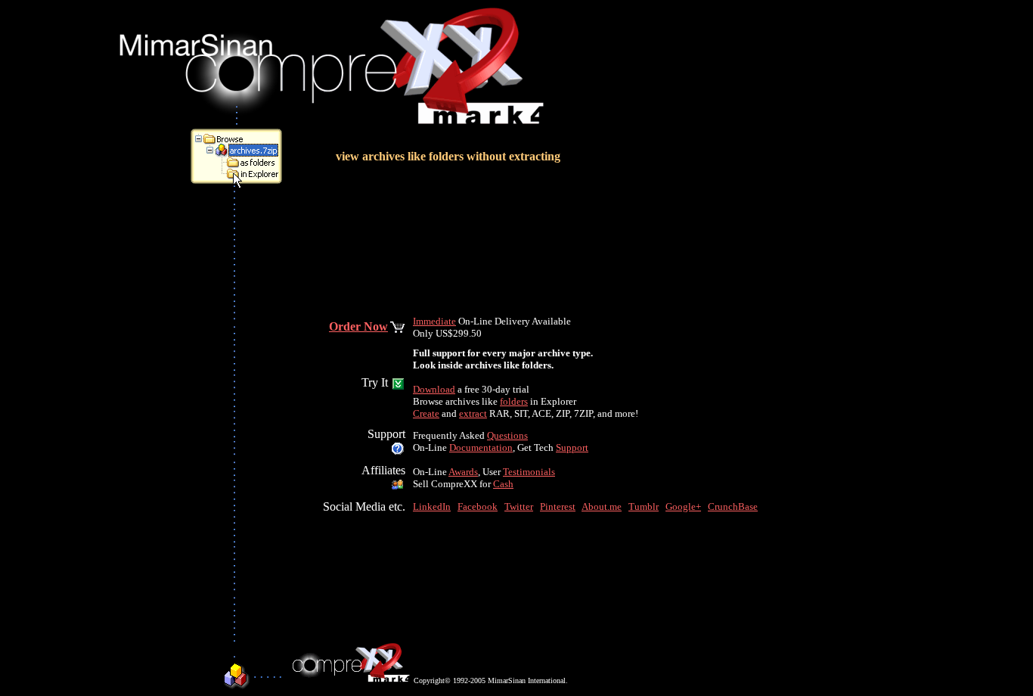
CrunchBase (733, 506)
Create (426, 413)
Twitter (518, 506)
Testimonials (529, 471)
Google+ (683, 506)
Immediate (434, 321)
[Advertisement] (236, 415)
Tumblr (643, 506)
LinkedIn (432, 506)
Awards (463, 471)
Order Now (358, 326)
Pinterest (557, 506)
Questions (507, 435)
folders (514, 401)
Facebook (478, 506)
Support (572, 447)
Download (434, 389)
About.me (602, 506)
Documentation (481, 447)
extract (473, 413)
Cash (503, 483)
